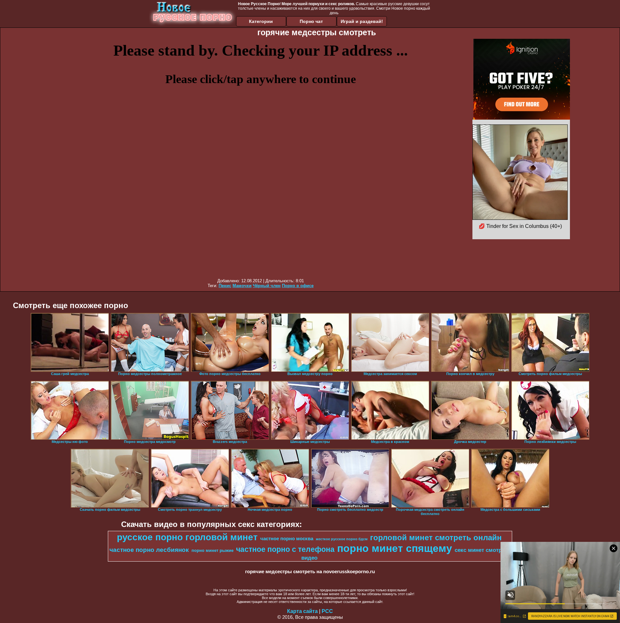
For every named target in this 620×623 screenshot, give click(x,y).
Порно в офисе (298, 285)
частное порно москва (286, 538)
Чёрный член (267, 285)
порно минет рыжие (212, 550)
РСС (327, 611)
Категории (261, 21)
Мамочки (242, 285)
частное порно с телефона (285, 549)
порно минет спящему (394, 548)
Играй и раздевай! (362, 21)
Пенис (225, 285)
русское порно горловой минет (187, 537)
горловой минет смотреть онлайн (436, 537)
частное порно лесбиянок (149, 549)
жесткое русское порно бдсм (341, 539)
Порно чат (311, 21)
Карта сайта (302, 611)
